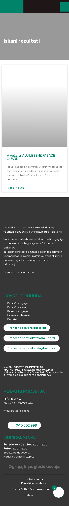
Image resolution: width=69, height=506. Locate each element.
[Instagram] (8, 281)
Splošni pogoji (34, 479)
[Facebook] (15, 281)
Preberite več (15, 187)
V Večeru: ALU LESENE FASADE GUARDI (31, 157)
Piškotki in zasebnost (34, 483)
